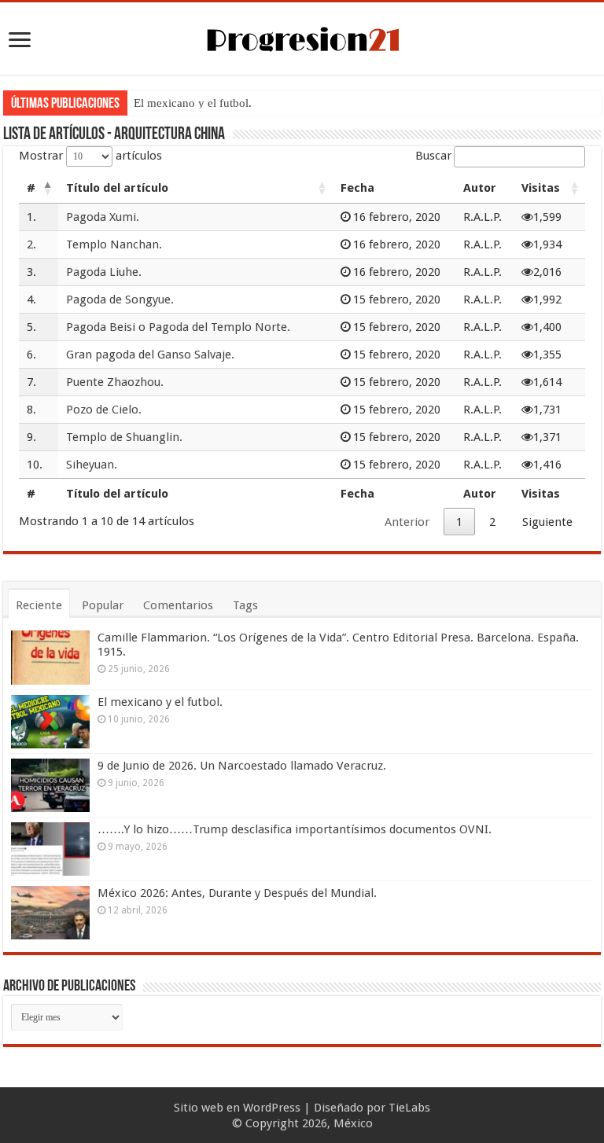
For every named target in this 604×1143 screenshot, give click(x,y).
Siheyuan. (91, 465)
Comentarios (178, 605)
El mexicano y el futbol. (193, 103)
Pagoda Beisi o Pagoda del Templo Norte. (178, 327)
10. (34, 465)
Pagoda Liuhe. (104, 272)
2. (31, 244)
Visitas (540, 188)
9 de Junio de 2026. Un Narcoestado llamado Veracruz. (242, 766)
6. (31, 354)
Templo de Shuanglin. (124, 437)
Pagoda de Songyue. (120, 299)
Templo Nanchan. (114, 244)
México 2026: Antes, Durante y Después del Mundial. (237, 893)
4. (31, 299)
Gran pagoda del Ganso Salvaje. (150, 354)
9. (31, 437)
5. (31, 327)
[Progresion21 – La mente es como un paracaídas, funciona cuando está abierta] (302, 37)
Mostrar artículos (90, 156)
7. (31, 382)
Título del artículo (117, 188)
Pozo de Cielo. (104, 409)
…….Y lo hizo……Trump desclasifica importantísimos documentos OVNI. (295, 829)
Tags (245, 605)
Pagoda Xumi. (102, 217)
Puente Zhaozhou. (115, 382)
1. (31, 217)
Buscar (433, 156)
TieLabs (409, 1108)
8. (31, 409)
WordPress (271, 1108)
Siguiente (547, 522)
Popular (102, 605)
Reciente (39, 605)
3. (31, 272)
